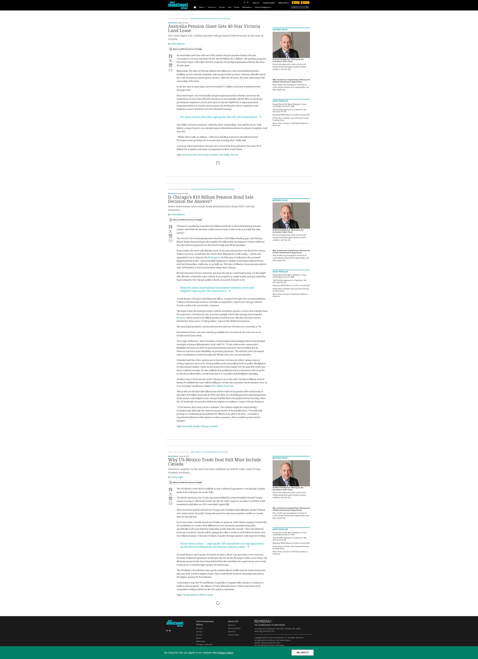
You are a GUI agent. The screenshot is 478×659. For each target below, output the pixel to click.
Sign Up (305, 2)
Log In (296, 2)
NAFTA (203, 595)
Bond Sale (187, 426)
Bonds (196, 426)
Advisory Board (268, 3)
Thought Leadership (204, 644)
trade (210, 595)
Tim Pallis (224, 155)
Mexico (194, 595)
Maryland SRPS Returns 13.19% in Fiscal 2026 (291, 115)
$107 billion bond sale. (222, 386)
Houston (181, 317)
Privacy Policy (225, 652)
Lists (229, 7)
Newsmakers (173, 23)
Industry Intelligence (262, 7)
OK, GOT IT (303, 652)
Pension (214, 155)
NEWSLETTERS (283, 3)
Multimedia (246, 7)
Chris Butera (177, 43)
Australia (187, 155)
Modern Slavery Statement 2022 (267, 643)
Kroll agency (214, 257)
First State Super (201, 155)
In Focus (211, 7)
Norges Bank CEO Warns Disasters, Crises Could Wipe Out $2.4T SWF (289, 105)
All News (199, 628)
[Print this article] (170, 70)
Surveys (222, 7)
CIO (255, 625)
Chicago (205, 426)
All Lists (199, 635)
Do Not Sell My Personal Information (269, 645)
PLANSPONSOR (278, 625)
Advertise (232, 631)
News (201, 7)
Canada (186, 595)
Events (236, 7)
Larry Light (177, 477)
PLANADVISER (264, 625)
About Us (256, 3)
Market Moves (173, 456)
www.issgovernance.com (264, 631)
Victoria (234, 155)
